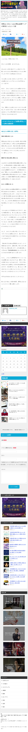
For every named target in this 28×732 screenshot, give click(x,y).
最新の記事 (17, 305)
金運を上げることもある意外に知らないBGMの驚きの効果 (14, 649)
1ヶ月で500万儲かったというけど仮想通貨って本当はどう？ (14, 665)
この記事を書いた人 (7, 305)
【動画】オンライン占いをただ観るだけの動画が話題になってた (17, 419)
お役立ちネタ (4, 31)
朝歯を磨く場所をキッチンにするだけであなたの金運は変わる (21, 429)
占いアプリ (5, 697)
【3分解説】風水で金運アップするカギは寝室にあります (14, 602)
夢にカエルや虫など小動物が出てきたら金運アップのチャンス (14, 618)
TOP (14, 716)
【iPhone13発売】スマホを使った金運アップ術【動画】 (8, 429)
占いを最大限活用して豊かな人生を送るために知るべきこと (17, 412)
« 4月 (2, 373)
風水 (4, 706)
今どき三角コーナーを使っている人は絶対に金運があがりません (17, 384)
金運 (10, 31)
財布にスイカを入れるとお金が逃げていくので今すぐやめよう (17, 391)
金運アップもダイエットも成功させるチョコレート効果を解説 (17, 398)
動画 (4, 693)
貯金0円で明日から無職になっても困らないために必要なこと (17, 405)
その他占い (5, 683)
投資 (4, 700)
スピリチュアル (6, 687)
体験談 (4, 690)
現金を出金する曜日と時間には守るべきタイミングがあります (14, 633)
